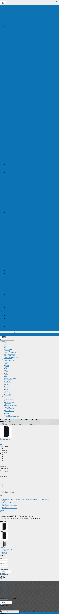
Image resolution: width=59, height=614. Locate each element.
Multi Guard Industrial (9, 56)
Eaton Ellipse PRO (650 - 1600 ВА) (11, 252)
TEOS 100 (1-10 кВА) (10, 206)
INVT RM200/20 (9, 136)
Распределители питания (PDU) (9, 304)
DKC (6, 144)
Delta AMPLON (9, 241)
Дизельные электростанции (6, 583)
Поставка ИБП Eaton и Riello (6, 593)
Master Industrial (9, 71)
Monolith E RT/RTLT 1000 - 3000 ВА (13, 222)
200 (9, 439)
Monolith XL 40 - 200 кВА (11, 229)
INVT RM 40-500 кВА (10, 135)
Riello (6, 55)
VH (7, 97)
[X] (4, 577)
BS (7, 127)
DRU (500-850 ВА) (9, 183)
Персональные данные (5, 591)
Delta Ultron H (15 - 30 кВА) (12, 235)
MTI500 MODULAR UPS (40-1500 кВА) (12, 190)
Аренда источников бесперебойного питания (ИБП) (11, 357)
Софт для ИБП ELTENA (10, 232)
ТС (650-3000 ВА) (9, 181)
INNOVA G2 (8, 47)
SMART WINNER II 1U (10, 43)
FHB (7, 282)
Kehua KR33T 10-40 (9, 158)
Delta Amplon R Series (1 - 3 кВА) (12, 244)
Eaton (6, 247)
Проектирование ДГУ (8, 403)
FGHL (7, 284)
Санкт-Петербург (2, 5)
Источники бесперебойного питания (9, 25)
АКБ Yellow (6, 389)
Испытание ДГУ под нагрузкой (9, 316)
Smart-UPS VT (9, 83)
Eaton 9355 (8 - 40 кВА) (10, 257)
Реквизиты (5, 8)
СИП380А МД (9, 32)
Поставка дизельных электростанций (10, 317)
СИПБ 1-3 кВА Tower (10, 29)
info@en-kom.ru (2, 334)
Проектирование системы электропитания (9, 354)
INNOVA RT (8, 45)
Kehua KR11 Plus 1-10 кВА (10, 162)
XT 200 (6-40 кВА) (9, 200)
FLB (7, 283)
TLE (7, 96)
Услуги (3, 13)
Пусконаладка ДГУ (7, 321)
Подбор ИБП (5, 16)
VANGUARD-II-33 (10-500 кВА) (11, 174)
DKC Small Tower (9, 150)
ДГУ (4, 400)
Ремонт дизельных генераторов (9, 408)
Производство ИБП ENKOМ (7, 22)
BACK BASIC (9, 53)
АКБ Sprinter (7, 270)
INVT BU (8, 141)
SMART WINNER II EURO (10, 42)
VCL (7, 92)
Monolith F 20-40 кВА (11, 226)
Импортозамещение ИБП (7, 351)
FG (7, 285)
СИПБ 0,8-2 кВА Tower (10, 27)
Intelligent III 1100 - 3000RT (12, 218)
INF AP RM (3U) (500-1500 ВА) (11, 173)
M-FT (7, 278)
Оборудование (4, 359)
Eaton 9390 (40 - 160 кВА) (10, 251)
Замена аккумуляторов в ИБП (9, 313)
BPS (7, 292)
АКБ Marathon (7, 385)
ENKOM (6, 362)
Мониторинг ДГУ (7, 315)
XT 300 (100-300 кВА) (10, 194)
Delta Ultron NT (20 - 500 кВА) (12, 236)
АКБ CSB (6, 287)
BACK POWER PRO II (10, 49)
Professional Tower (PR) (10, 120)
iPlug (7, 75)
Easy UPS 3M (8, 82)
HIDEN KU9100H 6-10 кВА (10, 167)
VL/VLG (8, 299)
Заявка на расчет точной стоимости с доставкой (6, 511)
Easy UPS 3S (8, 81)
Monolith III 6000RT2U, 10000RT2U (13, 224)
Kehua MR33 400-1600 (10, 154)
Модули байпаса (7, 305)
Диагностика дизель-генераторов (9, 318)
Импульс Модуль (9, 80)
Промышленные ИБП (7, 267)
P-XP (7, 272)
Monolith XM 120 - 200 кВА (12, 230)
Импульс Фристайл (9, 78)
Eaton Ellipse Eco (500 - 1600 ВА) (11, 253)
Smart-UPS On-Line (9, 86)
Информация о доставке (3, 510)
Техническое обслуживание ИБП (9, 411)
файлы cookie (6, 611)
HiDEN (6, 164)
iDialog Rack (8, 76)
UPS (7, 291)
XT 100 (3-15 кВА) (9, 203)
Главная (3, 423)
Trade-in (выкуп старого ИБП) (8, 23)
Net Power (8, 68)
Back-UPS (8, 90)
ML (7, 95)
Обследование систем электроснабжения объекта (10, 352)
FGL (7, 286)
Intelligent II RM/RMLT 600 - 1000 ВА (13, 219)
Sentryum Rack (9, 64)
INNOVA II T (8, 39)
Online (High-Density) (9, 118)
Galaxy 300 (8, 89)
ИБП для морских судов (7, 268)
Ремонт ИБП (7, 325)
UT (7, 125)
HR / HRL (8, 303)
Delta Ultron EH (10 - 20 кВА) (12, 237)
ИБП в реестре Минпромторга (8, 14)
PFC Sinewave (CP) (9, 122)
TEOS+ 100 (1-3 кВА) (10, 209)
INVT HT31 (8, 142)
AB (7, 301)
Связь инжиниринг (7, 26)
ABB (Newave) (7, 211)
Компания (3, 341)
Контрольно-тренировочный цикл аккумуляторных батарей (13, 312)
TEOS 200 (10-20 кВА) (10, 201)
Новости (5, 346)
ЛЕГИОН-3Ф (8, 131)
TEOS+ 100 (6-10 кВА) (10, 208)
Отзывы (5, 11)
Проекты (5, 10)
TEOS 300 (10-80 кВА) (10, 195)
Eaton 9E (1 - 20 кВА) (10, 260)
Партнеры (5, 344)
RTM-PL (8, 298)
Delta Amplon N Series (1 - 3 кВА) (12, 243)
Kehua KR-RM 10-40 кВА (10, 156)
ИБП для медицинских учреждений (8, 264)
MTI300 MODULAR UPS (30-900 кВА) (12, 191)
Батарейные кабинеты (8, 392)
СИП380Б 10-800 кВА (10, 31)
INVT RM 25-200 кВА (10, 138)
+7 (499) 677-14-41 (4, 595)
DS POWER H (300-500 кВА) (11, 199)
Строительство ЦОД (6, 18)
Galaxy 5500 (8, 85)
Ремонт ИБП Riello (7, 329)
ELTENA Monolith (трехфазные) (11, 225)
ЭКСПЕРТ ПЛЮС (9, 132)
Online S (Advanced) (9, 116)
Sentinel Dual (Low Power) (10, 67)
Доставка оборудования (7, 24)
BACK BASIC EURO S (10, 52)
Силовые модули (10, 33)
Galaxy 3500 (8, 84)
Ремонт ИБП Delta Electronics (9, 328)
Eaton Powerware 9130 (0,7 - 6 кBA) (11, 261)
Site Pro (8, 100)
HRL (7, 295)
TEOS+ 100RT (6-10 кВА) (10, 207)
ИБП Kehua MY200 (3, 547)
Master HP (8, 72)
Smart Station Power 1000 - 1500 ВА (13, 215)
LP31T (8, 93)
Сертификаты (5, 343)
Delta (6, 234)
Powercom (6, 172)
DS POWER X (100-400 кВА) (11, 197)
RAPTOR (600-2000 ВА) (10, 185)
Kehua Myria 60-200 (9, 153)
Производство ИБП (4, 553)
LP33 (7, 101)
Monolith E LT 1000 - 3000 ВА (12, 223)
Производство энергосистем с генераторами (10, 20)
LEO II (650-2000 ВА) (10, 210)
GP (7, 297)
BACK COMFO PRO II (10, 51)
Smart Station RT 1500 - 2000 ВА (12, 214)
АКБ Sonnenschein (7, 273)
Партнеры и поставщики (5, 588)
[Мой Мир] (3, 577)
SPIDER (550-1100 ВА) (10, 186)
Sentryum (8, 63)
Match (7, 94)
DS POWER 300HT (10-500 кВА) (11, 198)
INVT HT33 (8, 140)
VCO (7, 98)
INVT (6, 134)
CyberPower (6, 110)
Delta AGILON (9, 245)
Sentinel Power (9, 59)
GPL (7, 296)
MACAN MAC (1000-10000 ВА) (11, 180)
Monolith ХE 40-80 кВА (11, 228)
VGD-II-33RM (9, 189)
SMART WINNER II (9, 41)
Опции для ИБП (9, 35)
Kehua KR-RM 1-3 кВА (10, 157)
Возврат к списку (2, 575)
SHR (7, 289)
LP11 (7, 99)
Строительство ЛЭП (6, 19)
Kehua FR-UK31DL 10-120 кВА (11, 163)
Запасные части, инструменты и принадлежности (10, 309)
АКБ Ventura (7, 294)
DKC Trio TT (8, 147)
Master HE (8, 73)
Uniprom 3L (8, 108)
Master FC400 (8, 74)
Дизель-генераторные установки (8, 382)
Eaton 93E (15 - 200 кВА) (10, 255)
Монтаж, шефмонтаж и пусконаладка (10, 326)
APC (5, 364)
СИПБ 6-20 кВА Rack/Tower (10, 28)
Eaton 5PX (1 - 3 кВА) (10, 248)
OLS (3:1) (8, 114)
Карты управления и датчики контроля (10, 307)
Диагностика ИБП (7, 324)
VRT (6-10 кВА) (9, 188)
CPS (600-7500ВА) (9, 111)
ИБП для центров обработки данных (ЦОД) (10, 265)
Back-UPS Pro (9, 87)
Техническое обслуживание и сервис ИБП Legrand (12, 416)
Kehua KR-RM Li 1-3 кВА (10, 155)
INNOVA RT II (9, 46)
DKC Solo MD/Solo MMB (10, 149)
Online (2, 438)
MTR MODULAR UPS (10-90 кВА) (11, 192)
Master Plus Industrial (9, 57)
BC (7, 293)
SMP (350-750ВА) (9, 112)
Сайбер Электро (7, 367)
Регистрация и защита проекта (8, 349)
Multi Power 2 (8, 60)
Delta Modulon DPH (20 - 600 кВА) (13, 240)
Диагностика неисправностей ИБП (7, 549)
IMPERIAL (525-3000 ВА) (10, 184)
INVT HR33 (8, 139)
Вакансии (5, 12)
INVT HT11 (8, 143)
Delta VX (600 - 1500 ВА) (11, 246)
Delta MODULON (9, 239)
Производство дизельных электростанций (11, 405)
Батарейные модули (11, 36)
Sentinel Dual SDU (9, 66)
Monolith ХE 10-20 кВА (11, 227)
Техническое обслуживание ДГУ (9, 322)
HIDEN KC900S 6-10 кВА (10, 171)
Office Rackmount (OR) (10, 121)
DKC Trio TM (8, 148)
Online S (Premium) (9, 117)
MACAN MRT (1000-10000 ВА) (11, 179)
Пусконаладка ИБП (4, 552)
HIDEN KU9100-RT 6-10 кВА (11, 166)
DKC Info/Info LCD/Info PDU (11, 152)
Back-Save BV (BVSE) (10, 105)
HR (7, 290)
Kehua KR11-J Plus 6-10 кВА (10, 161)
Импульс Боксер (9, 79)
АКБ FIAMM (7, 279)
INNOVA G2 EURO (9, 48)
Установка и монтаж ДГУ (8, 320)
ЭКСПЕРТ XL (9, 129)
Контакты (3, 330)
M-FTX (8, 277)
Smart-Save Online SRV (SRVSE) (11, 104)
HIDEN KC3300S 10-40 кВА (11, 169)
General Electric (7, 91)
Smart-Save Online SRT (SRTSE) (11, 103)
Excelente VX (8, 106)
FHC (7, 280)
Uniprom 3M (8, 109)
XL (7, 275)
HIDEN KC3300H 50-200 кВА (11, 170)
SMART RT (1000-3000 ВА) (10, 177)
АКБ (4, 397)
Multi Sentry (8, 69)
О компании (5, 7)
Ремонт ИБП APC (7, 413)
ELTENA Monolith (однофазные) (11, 220)
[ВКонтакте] (0, 577)
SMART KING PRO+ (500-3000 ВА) (12, 178)
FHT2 (7, 281)
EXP (7, 128)
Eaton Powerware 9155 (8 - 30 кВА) (11, 256)
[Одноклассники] (1, 577)
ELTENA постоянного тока (10, 231)
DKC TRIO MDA (9, 145)
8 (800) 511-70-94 (8, 334)
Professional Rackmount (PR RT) (11, 119)
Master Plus (8, 58)
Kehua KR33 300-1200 (10, 159)
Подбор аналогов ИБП (7, 15)
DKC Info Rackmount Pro (10, 151)
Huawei (6, 263)
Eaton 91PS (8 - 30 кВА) (10, 254)
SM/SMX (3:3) (9, 113)
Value (7, 124)
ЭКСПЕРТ (8, 133)
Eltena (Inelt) (6, 374)
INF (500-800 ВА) (9, 182)
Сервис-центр (4, 310)
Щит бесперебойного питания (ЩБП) (9, 21)
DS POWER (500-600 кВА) (10, 196)
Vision (7, 61)
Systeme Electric (7, 102)
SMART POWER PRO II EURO (11, 44)
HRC (7, 288)
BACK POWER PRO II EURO (11, 50)
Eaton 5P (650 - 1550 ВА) (10, 259)
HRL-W (8, 302)
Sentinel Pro (8, 77)
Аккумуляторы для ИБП (5, 582)
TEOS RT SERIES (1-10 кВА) (11, 205)
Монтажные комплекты (11, 37)
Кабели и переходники (8, 395)
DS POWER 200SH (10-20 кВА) (11, 202)
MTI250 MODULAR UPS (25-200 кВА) (12, 193)
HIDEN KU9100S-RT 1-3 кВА (11, 165)
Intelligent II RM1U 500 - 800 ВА (12, 217)
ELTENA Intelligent (9, 216)
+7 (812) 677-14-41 (13, 334)
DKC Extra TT (9, 146)
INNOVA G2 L (9, 40)
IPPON (6, 38)
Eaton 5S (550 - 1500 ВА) (10, 249)
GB (7, 300)
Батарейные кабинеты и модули (12, 34)
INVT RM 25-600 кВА (10, 137)
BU (7, 126)
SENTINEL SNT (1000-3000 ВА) (11, 175)
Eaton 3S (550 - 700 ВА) (10, 250)
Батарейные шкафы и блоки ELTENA (12, 233)
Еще (2, 417)
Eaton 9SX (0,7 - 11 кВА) (10, 262)
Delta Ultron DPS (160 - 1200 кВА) (13, 238)
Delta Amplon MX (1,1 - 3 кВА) (12, 242)
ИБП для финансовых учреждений (8, 379)
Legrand (6, 212)
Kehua (6, 369)
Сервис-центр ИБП (4, 586)
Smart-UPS (8, 88)
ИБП (4, 323)
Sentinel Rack (8, 65)
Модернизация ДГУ (8, 314)
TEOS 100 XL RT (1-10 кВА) (11, 204)
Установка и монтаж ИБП (5, 550)
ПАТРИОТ (8, 130)
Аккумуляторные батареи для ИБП (8, 269)
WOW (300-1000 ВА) (9, 187)
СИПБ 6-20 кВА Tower (10, 30)
